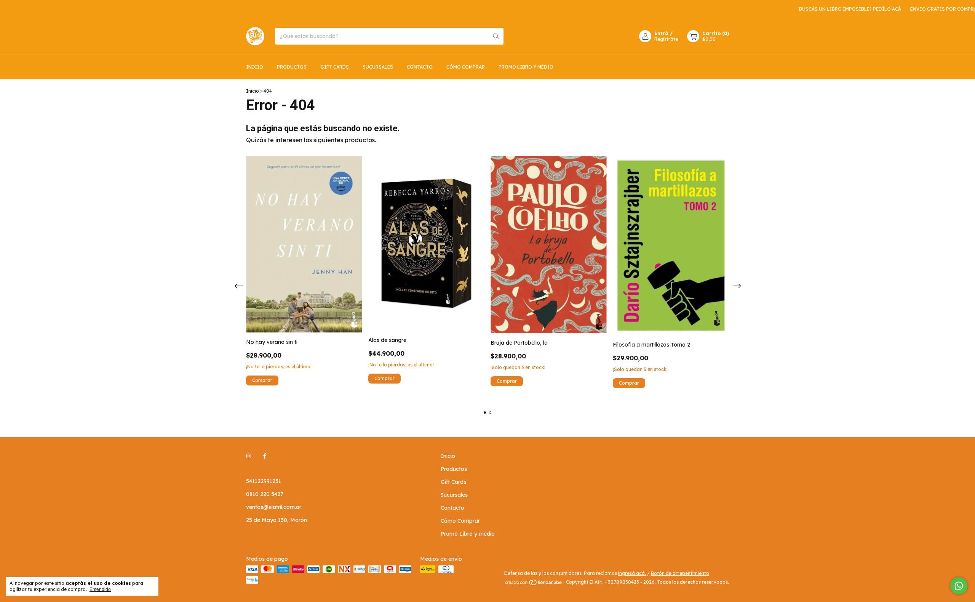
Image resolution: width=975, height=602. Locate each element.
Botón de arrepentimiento (680, 573)
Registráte (666, 39)
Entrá (661, 33)
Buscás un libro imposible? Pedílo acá (834, 9)
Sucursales (378, 67)
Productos (292, 67)
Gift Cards (334, 67)
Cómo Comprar (465, 67)
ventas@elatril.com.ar (273, 507)
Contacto (420, 67)
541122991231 (263, 481)
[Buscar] (495, 36)
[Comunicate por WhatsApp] (958, 585)
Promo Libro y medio (526, 67)
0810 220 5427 (264, 494)
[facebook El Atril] (264, 456)
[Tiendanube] (533, 584)
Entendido (100, 589)
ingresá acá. (632, 573)
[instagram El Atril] (248, 456)
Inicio (254, 67)
